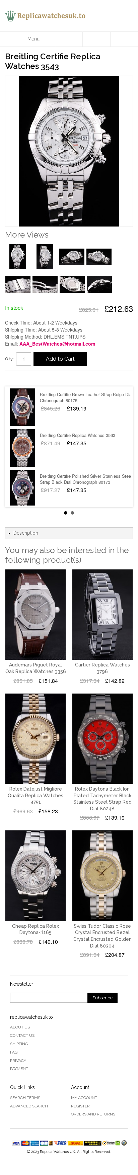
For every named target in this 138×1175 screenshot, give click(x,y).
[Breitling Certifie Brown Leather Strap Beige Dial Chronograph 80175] (23, 407)
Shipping (19, 1044)
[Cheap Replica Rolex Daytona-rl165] (35, 875)
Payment (19, 1068)
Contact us (22, 1035)
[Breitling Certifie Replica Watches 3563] (23, 448)
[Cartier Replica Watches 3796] (102, 614)
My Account (84, 1097)
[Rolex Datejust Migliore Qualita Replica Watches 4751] (35, 738)
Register (80, 1106)
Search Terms (25, 1097)
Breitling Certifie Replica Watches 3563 (77, 435)
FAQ (13, 1052)
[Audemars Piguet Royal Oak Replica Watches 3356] (35, 614)
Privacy (18, 1060)
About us (20, 1027)
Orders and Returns (93, 1114)
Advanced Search (29, 1106)
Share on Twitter (30, 378)
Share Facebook (16, 378)
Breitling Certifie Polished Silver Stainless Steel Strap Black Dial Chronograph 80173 (86, 479)
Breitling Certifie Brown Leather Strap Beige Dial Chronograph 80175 (86, 397)
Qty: (9, 358)
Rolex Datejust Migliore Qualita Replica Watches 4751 (35, 795)
